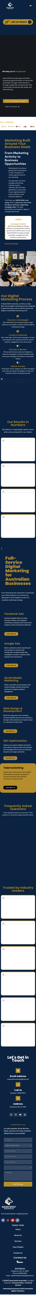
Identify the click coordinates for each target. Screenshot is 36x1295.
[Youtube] (20, 1115)
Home (18, 1229)
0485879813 (22, 1273)
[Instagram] (16, 1115)
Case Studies (18, 1247)
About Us (18, 1235)
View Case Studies (11, 244)
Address (18, 1103)
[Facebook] (3, 1220)
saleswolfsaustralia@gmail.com (22, 1276)
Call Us (18, 1090)
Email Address (18, 1076)
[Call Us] (18, 1084)
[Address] (18, 1098)
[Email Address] (18, 1070)
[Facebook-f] (11, 1115)
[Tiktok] (25, 1115)
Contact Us (18, 1253)
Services (18, 1241)
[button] (30, 5)
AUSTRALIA (20, 1268)
